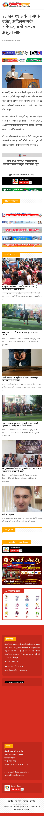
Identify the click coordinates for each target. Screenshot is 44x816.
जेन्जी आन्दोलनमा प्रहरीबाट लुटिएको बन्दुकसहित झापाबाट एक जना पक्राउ (20, 379)
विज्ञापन (25, 801)
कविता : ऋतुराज (8, 514)
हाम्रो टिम (10, 801)
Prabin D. (27, 809)
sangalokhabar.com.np (21, 804)
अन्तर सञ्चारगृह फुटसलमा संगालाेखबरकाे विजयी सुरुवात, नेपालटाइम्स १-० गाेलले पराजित (20, 425)
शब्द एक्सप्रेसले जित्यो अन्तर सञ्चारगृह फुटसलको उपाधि (20, 333)
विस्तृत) (15, 657)
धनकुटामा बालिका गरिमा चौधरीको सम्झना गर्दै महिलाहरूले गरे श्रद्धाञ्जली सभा (19, 288)
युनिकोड (32, 801)
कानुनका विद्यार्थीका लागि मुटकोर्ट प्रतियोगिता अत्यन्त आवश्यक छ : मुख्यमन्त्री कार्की (21, 470)
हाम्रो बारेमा (18, 801)
